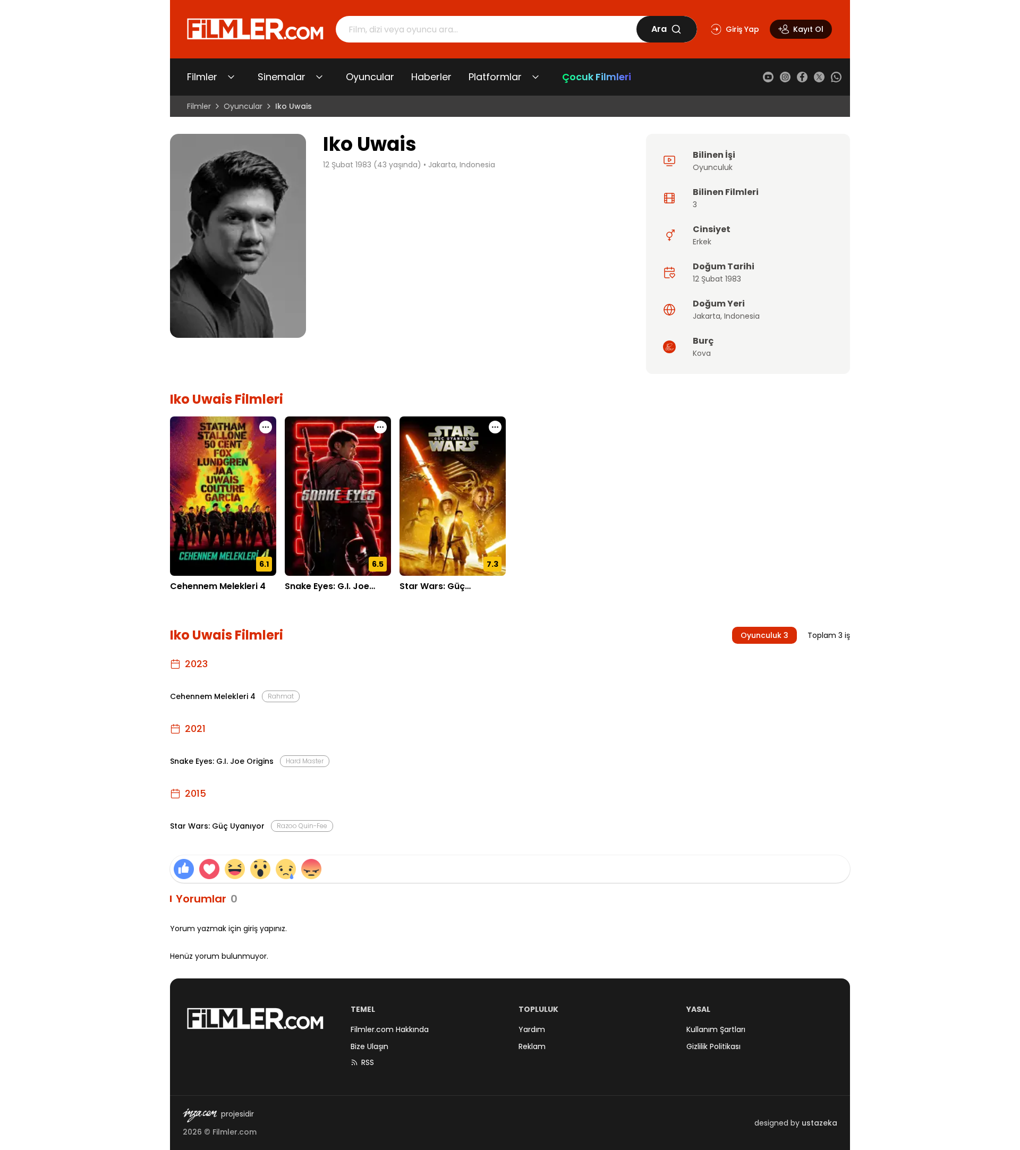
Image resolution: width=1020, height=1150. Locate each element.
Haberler (431, 76)
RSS (367, 1062)
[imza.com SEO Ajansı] (200, 1115)
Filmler (202, 76)
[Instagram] (785, 77)
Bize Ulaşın (369, 1046)
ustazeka (819, 1123)
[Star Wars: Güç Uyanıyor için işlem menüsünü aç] (495, 427)
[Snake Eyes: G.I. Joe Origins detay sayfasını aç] (338, 496)
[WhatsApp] (836, 77)
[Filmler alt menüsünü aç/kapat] (231, 77)
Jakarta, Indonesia (461, 164)
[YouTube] (768, 77)
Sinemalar (281, 76)
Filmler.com (234, 1132)
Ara (659, 29)
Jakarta (706, 316)
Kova (702, 353)
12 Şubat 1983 (717, 279)
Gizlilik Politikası (713, 1046)
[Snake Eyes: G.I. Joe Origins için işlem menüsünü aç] (380, 427)
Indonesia (742, 316)
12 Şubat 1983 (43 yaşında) (372, 164)
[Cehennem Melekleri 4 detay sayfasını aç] (223, 496)
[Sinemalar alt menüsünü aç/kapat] (319, 77)
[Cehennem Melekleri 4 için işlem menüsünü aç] (265, 427)
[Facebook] (802, 77)
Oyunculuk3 (764, 635)
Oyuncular (370, 76)
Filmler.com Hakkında (390, 1029)
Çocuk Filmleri (596, 76)
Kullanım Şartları (715, 1029)
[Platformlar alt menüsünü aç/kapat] (535, 77)
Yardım (531, 1029)
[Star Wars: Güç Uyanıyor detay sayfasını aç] (453, 496)
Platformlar (495, 76)
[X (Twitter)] (819, 77)
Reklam (532, 1046)
